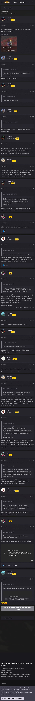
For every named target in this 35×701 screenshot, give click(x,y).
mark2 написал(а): (8, 96)
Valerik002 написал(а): (9, 69)
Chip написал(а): (7, 284)
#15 (33, 417)
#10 (33, 279)
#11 (33, 320)
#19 (33, 579)
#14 (33, 383)
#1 (33, 25)
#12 (33, 337)
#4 (33, 116)
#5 (33, 144)
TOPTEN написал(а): (8, 343)
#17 (33, 496)
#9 (33, 245)
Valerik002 (5, 13)
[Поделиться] (31, 25)
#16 (33, 460)
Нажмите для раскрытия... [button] (17, 599)
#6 (33, 166)
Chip (2, 304)
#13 (33, 364)
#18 (33, 527)
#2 (33, 64)
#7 (33, 189)
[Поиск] (33, 2)
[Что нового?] (29, 2)
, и (10, 565)
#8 (33, 222)
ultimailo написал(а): (9, 194)
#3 (33, 91)
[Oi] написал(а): (7, 250)
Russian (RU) (4, 683)
